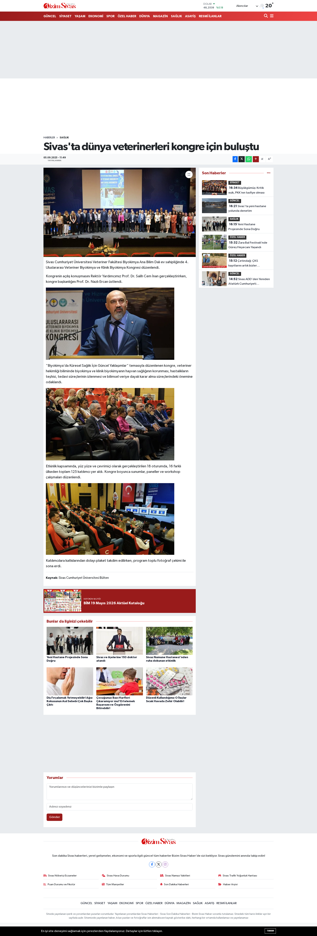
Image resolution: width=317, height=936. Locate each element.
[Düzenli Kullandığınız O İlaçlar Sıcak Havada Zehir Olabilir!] (169, 681)
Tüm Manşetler (115, 884)
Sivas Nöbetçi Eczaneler (62, 875)
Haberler (49, 137)
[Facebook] (152, 864)
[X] (159, 864)
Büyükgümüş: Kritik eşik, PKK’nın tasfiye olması (246, 190)
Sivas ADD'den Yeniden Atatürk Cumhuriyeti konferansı (249, 281)
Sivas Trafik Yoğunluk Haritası (240, 875)
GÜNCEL (49, 16)
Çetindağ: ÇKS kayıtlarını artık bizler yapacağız (243, 263)
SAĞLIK (176, 16)
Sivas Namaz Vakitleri (177, 875)
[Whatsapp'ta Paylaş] (248, 159)
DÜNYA (144, 16)
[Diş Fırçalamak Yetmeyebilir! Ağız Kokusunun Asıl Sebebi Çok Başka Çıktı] (70, 681)
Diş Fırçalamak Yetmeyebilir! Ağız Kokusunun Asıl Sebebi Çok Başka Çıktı (70, 701)
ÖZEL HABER (127, 16)
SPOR (110, 16)
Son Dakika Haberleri (176, 884)
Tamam (270, 931)
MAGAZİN (160, 16)
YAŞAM (80, 16)
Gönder (54, 817)
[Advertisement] (158, 49)
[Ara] (266, 16)
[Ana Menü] (271, 16)
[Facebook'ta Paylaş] (235, 159)
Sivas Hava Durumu (118, 875)
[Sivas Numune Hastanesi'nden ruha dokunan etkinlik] (169, 640)
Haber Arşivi (230, 884)
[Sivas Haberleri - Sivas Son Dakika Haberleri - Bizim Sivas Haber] (59, 6)
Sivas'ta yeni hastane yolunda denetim (247, 209)
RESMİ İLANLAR (210, 16)
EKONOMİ (95, 16)
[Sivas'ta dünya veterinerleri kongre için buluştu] (119, 212)
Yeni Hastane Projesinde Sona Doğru (244, 227)
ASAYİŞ (190, 16)
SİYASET (65, 16)
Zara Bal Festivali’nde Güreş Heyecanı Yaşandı (247, 245)
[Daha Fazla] (256, 159)
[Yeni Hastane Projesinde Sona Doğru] (70, 640)
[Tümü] (268, 173)
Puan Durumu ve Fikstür (61, 884)
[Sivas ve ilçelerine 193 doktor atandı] (119, 640)
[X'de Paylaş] (241, 159)
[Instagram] (165, 864)
